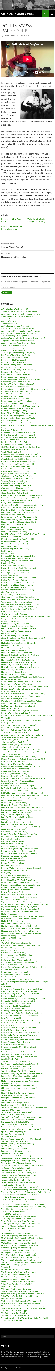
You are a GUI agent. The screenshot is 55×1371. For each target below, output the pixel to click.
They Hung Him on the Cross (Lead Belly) (18, 1219)
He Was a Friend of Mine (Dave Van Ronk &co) (20, 655)
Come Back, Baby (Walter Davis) (14, 493)
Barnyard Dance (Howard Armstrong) (17, 365)
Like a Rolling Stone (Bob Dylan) (14, 800)
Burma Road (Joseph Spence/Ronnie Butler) (19, 437)
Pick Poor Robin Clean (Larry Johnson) (17, 977)
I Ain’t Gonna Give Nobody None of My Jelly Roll (21, 681)
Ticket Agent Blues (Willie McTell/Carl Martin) (20, 1223)
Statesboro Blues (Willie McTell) (14, 1141)
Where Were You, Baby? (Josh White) (16, 1284)
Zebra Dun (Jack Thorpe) (11, 1320)
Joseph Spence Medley (10, 754)
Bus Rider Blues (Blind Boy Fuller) (15, 442)
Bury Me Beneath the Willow (13, 440)
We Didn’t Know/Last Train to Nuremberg (18, 1272)
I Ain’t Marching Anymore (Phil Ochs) (16, 684)
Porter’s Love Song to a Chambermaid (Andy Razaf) (22, 989)
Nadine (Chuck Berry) (10, 914)
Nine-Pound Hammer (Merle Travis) (16, 923)
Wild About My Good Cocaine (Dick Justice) (19, 1291)
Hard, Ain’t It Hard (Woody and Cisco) (17, 652)
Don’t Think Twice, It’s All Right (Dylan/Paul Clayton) (23, 534)
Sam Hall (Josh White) (10, 1059)
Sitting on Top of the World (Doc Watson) (18, 1098)
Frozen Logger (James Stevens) (13, 587)
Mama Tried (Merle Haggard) (13, 841)
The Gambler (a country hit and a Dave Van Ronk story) (23, 1206)
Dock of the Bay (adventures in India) (16, 529)
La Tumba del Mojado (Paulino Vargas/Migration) (21, 788)
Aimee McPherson (9, 323)
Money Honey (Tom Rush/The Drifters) (17, 887)
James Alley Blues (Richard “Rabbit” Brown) (19, 737)
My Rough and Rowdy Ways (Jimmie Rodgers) (20, 909)
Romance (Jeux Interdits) (11, 1037)
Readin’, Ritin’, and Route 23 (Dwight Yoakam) (19, 1015)
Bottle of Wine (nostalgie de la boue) (16, 415)
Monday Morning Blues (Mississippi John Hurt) (20, 885)
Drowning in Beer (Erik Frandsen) (15, 541)
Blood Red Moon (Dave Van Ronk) (15, 398)
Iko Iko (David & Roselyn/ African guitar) (18, 723)
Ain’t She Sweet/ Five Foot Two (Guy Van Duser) (20, 331)
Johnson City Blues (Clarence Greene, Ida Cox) (20, 749)
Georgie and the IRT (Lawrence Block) (16, 602)
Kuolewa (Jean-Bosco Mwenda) (14, 783)
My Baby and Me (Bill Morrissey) (14, 899)
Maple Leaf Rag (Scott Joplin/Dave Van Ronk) (19, 848)
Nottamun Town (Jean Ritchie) (13, 255)
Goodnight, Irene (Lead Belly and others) (17, 626)
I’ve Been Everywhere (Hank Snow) (15, 713)
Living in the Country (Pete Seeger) (15, 805)
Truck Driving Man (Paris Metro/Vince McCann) (21, 1235)
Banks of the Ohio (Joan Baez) (13, 362)
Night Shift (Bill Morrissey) (12, 921)
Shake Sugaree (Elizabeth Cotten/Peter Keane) (20, 1081)
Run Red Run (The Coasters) (12, 1044)
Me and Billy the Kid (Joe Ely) (13, 860)
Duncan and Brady (9, 546)
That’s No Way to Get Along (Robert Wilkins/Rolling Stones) (25, 1192)
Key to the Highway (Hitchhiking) (15, 769)
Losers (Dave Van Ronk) (11, 819)
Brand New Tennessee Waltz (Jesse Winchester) (20, 423)
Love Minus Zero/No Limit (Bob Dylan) (17, 824)
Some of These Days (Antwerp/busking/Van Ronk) (21, 1117)
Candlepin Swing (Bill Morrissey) (14, 449)
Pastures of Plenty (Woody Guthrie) (16, 960)
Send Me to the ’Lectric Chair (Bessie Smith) (19, 1078)
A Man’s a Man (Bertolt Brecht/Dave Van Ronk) (20, 311)
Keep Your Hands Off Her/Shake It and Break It (20, 766)
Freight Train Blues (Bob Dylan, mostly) (17, 582)
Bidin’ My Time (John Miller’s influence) (17, 384)
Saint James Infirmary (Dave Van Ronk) (17, 1054)
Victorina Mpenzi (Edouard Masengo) (16, 1248)
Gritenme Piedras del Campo (13, 640)
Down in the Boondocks (11, 536)
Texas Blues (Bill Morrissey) (12, 1185)
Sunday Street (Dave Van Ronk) (14, 1148)
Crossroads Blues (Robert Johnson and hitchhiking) (22, 505)
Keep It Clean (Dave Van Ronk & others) (17, 764)
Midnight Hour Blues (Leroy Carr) (15, 870)
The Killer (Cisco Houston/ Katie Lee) (16, 1209)
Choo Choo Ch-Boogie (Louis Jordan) (16, 471)
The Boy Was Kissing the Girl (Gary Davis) (18, 1199)
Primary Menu (52, 13)
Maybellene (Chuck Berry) (12, 858)
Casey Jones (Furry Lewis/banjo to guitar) (18, 461)
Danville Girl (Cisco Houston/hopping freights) (20, 510)
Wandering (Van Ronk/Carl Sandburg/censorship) (21, 1262)
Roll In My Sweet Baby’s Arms (13, 1030)
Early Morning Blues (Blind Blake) (15, 548)
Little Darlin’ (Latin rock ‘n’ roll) (14, 802)
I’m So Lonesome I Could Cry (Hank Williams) (20, 710)
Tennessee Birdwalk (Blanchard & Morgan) (18, 1175)
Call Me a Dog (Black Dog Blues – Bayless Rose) (20, 447)
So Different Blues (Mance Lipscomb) (16, 1112)
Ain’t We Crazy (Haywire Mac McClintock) (18, 333)
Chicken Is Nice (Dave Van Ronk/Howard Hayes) (21, 469)
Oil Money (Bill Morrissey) (12, 938)
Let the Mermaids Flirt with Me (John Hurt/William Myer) (25, 795)
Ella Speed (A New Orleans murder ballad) (18, 556)
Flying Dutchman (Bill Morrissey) (15, 570)
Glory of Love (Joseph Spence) (13, 611)
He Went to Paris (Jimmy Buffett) (15, 657)
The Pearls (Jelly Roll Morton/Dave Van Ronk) (20, 1216)
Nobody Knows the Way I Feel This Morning (19, 931)
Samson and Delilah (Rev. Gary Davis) (16, 1061)
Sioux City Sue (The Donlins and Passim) (17, 1093)
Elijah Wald (24, 36)
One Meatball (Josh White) (12, 950)
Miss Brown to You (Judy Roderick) (15, 875)
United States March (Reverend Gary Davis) (19, 1243)
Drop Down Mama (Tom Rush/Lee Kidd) (17, 539)
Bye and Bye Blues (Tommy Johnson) (16, 444)
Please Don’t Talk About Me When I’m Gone (19, 979)
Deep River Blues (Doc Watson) (14, 515)
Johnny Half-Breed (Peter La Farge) (15, 747)
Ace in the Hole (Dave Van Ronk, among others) (20, 314)
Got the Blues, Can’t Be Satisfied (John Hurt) (19, 628)
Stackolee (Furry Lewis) (10, 1136)
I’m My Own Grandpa (10, 708)
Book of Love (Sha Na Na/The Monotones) (18, 413)
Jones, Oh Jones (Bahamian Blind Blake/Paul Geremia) (23, 752)
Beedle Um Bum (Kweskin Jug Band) (16, 374)
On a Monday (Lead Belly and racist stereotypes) (21, 945)
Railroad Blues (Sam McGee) (13, 1008)
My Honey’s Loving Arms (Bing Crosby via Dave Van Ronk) (25, 904)
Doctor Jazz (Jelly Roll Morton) (14, 531)
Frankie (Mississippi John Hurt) (14, 575)
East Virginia (6, 551)
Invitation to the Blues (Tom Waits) (15, 727)
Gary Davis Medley (9, 592)
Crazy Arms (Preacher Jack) (12, 502)
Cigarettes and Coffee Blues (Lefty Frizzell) (18, 473)
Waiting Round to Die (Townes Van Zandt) (18, 1252)
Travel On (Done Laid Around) (13, 1228)
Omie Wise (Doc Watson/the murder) (16, 943)
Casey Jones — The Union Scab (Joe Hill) (17, 464)
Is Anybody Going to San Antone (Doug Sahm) (20, 730)
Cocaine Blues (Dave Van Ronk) (14, 481)
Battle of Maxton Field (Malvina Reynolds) (18, 369)
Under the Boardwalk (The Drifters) (16, 1240)
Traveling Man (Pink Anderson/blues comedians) (21, 1231)
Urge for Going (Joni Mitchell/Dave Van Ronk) (20, 1245)
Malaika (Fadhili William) (11, 839)
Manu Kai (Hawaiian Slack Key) (14, 846)
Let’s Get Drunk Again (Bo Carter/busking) (18, 798)
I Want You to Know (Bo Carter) (14, 698)
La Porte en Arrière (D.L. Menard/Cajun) (17, 785)
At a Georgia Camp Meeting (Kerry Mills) (18, 352)
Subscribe (6, 293)
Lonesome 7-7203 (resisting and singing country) (21, 810)
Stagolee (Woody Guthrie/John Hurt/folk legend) (21, 1139)
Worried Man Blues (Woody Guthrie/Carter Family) (22, 1306)
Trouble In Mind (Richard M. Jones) (15, 1233)
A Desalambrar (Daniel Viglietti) (14, 309)
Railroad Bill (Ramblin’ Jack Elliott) (15, 1006)
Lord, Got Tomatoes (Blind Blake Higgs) (17, 817)
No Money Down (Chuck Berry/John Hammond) (21, 928)
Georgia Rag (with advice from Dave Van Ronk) (20, 599)
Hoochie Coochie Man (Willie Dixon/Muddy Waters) (23, 677)
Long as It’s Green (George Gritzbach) (16, 812)
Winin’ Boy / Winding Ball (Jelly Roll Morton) (19, 1296)
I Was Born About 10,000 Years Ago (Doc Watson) (21, 701)
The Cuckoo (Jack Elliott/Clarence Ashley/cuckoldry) (23, 1204)
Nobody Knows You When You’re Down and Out (21, 933)
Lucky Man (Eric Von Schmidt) (13, 829)
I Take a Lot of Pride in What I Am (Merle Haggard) (21, 696)
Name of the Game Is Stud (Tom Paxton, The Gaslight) (23, 916)
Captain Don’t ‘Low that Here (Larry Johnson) (20, 459)
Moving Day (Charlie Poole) (12, 892)
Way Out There (7, 1267)
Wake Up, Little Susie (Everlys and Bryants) (18, 1255)
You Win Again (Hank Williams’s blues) (17, 1315)
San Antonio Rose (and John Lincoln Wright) (19, 1064)
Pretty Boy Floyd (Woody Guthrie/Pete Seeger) (20, 991)
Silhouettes (6, 1090)
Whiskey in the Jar (8, 1286)
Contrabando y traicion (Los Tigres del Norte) (20, 498)
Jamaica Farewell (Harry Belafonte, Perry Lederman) (23, 735)
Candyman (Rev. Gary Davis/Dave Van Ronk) (19, 454)
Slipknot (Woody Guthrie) (12, 245)
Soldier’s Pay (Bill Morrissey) (13, 1114)
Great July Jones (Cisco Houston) (15, 635)
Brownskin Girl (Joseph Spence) (14, 430)
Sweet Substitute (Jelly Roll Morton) (16, 1156)
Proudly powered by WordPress (12, 1368)
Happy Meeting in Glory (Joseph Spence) (18, 648)
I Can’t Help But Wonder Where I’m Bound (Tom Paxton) (24, 686)
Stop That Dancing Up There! (13, 1146)
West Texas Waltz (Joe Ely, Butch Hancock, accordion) (23, 1277)
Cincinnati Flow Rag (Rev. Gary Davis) (16, 476)
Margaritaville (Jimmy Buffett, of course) (18, 851)
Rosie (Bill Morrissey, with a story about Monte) (20, 1039)
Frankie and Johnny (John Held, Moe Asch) (18, 577)
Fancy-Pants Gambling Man (12, 565)
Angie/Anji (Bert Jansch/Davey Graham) (17, 340)
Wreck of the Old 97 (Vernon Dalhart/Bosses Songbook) (24, 1308)
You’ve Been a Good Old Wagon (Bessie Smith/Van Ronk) (24, 1318)
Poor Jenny (6, 986)
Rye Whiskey (6, 1049)
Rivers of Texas (7, 1025)
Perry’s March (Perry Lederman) (14, 972)
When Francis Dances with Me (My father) (18, 1281)
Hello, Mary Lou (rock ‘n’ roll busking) (16, 665)
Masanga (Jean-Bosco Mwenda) (14, 856)
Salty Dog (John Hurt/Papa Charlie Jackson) (19, 1056)
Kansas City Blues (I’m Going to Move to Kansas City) (23, 759)
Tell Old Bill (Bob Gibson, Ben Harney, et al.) (19, 1173)
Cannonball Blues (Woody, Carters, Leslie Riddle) (21, 456)
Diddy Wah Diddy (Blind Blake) (14, 524)
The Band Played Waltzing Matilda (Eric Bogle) (20, 1194)
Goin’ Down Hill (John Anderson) (15, 614)
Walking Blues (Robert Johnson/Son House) (19, 1260)
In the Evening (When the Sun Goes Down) (18, 725)
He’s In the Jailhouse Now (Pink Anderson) (18, 662)
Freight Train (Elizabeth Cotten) (14, 580)
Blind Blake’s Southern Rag (12, 396)
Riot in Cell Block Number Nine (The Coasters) (20, 1023)
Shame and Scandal (9, 1083)
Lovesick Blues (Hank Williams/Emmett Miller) (20, 827)
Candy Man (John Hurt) (11, 452)
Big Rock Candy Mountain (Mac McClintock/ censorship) (24, 389)
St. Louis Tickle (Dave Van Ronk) (14, 1134)
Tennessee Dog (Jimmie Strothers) (15, 1177)
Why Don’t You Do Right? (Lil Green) (16, 1289)
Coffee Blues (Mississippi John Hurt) (16, 486)
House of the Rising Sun (11, 679)
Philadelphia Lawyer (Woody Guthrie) (16, 974)
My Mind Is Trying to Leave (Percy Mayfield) (19, 906)
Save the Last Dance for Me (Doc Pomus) (18, 1071)
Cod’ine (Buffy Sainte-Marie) (13, 483)
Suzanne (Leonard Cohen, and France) (16, 1151)
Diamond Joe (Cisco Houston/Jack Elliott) (18, 522)
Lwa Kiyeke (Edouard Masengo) (14, 831)
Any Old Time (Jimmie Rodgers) (14, 348)
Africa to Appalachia (9, 319)
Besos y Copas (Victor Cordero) (14, 377)
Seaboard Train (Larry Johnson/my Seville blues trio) (22, 1073)
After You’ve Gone (8, 321)
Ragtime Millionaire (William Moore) (16, 1003)
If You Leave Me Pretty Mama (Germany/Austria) (21, 720)
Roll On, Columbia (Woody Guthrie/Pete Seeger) (21, 1032)
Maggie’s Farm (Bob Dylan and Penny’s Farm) (19, 834)
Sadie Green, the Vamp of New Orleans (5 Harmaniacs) (23, 1052)
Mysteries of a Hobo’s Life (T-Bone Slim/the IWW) (21, 911)
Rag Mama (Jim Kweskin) (11, 996)
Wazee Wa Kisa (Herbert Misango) (15, 1269)
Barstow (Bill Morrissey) (11, 367)
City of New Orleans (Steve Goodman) (17, 478)
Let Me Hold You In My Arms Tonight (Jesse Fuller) (22, 793)
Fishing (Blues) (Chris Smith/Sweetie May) (18, 568)
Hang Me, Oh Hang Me (10, 645)
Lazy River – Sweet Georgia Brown (15, 790)
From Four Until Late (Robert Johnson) (17, 585)
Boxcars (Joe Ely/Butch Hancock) (14, 420)
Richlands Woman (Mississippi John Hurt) (18, 1020)
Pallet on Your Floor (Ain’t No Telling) (16, 955)
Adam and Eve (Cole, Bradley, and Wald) (17, 316)
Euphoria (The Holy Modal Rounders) (16, 558)
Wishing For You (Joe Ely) (11, 1298)
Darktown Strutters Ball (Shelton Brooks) (18, 512)
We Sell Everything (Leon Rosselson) (16, 1274)
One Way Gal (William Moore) (13, 952)
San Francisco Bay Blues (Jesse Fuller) (16, 1066)
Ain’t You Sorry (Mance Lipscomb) (15, 336)
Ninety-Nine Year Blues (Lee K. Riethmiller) (19, 926)
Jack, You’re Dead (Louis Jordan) (14, 732)
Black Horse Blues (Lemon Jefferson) (16, 391)
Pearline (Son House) (10, 969)
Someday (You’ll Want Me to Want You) (17, 1124)
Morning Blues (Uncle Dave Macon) (16, 890)
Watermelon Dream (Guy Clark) (14, 1264)
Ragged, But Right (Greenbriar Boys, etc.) (18, 1001)
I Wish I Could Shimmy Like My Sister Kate (18, 703)
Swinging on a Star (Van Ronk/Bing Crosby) (19, 1160)
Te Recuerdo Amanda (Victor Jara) (15, 1168)
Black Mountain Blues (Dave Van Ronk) (17, 394)
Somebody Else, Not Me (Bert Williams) (17, 1119)
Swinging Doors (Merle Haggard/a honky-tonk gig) (21, 1158)
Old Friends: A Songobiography (17, 13)
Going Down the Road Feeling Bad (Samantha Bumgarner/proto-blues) (20, 620)
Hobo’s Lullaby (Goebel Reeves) (14, 672)
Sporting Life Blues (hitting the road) (16, 1131)
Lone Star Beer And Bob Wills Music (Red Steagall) (22, 807)
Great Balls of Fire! (9, 633)
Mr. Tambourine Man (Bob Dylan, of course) (19, 897)
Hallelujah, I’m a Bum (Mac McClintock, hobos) (20, 643)
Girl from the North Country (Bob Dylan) (18, 609)
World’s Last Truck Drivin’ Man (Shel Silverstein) (21, 1303)
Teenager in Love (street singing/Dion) (16, 1170)
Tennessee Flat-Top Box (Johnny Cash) (17, 1180)
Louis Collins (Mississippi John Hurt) (16, 822)
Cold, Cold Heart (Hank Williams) (15, 488)
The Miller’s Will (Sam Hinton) (13, 1211)
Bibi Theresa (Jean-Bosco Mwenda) (15, 381)
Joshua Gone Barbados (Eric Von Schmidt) (18, 756)
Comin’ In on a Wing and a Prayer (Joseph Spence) (21, 495)
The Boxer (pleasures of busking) (14, 1197)
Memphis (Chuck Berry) (11, 865)
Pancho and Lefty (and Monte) (13, 957)
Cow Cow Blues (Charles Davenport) (16, 500)
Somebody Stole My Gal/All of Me (15, 1122)
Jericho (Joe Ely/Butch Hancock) (14, 740)
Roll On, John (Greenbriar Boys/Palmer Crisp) (20, 1035)
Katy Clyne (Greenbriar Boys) (13, 761)
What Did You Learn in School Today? (16, 1279)
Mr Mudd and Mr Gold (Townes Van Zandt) (19, 894)
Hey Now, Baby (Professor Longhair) (16, 669)
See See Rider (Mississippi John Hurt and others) (21, 1076)
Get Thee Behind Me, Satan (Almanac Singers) (20, 604)
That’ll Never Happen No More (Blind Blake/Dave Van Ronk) (26, 1189)
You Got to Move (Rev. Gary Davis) (15, 1313)
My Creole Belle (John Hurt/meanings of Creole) (21, 902)
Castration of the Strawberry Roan (15, 466)
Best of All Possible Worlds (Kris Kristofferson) (20, 379)
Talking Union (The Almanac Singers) (16, 1163)
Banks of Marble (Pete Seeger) (13, 360)
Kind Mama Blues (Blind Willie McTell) (17, 776)
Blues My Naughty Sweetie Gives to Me (17, 408)
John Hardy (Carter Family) (12, 742)
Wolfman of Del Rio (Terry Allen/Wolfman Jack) (21, 1301)
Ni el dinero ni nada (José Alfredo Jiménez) (18, 919)
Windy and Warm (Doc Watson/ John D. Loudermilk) (23, 1294)
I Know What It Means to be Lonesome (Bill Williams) (23, 694)
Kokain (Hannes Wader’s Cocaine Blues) (17, 781)
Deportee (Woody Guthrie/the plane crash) (19, 517)
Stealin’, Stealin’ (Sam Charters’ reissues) (17, 1144)
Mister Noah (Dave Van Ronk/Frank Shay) (18, 880)
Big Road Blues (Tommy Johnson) (15, 386)
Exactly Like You (8, 563)
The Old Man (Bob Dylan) (11, 1214)
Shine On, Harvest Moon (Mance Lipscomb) (19, 1088)
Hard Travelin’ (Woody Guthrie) (14, 650)
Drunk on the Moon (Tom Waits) (14, 544)
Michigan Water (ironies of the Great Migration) (21, 868)
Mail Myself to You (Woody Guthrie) (16, 836)
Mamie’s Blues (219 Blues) (12, 844)
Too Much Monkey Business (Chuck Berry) (18, 1226)
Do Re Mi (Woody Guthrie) (12, 527)
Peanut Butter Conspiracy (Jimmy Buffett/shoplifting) (23, 967)
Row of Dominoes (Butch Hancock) (15, 1042)
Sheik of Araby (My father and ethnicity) (17, 1085)
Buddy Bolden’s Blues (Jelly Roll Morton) (18, 432)
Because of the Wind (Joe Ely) (13, 372)
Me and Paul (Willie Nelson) (12, 863)
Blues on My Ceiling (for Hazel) (14, 411)
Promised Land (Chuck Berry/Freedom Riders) (20, 994)
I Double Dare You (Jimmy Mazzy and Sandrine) (20, 689)
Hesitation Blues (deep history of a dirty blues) (20, 667)
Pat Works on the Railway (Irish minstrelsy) (19, 962)
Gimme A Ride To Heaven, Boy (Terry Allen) (19, 606)
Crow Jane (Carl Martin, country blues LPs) (19, 507)
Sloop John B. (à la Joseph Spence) (15, 1102)
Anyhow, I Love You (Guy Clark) (14, 350)
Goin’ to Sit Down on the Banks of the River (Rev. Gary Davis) (26, 616)
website (15, 1352)
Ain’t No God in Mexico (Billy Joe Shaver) (18, 328)
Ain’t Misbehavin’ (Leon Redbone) (15, 326)
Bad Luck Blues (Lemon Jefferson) (15, 357)
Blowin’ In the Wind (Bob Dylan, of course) (18, 403)
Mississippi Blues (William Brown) (15, 877)
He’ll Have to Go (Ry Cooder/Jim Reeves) (18, 660)
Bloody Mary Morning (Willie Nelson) (16, 401)
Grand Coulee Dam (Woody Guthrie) (16, 631)
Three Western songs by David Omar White (19, 1221)
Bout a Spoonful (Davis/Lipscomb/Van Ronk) (19, 418)
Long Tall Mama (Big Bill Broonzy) (15, 815)
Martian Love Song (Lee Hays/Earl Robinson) (19, 853)
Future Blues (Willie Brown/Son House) (17, 590)
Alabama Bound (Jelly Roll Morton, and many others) (23, 338)
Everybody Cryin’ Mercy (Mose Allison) (17, 561)
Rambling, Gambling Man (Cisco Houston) (18, 1010)
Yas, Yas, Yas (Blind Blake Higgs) (14, 1310)
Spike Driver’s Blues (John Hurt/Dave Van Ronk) (21, 1129)
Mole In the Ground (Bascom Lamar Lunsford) (20, 882)
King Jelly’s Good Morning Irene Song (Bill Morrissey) (23, 778)
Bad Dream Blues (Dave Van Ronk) (15, 355)
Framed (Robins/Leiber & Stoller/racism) (18, 573)
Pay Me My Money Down (11, 965)
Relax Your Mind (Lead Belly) (13, 1018)
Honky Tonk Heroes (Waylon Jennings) (17, 674)
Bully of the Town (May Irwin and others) (18, 435)
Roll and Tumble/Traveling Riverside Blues (18, 1027)
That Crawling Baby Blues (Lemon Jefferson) (19, 1187)
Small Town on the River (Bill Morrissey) (17, 1105)
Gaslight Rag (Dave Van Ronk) (13, 594)
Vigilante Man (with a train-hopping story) (18, 1250)
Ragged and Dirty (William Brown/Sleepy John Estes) (23, 998)
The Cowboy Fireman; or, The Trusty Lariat (18, 1202)
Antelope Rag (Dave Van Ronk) (13, 345)
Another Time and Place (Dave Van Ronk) (18, 343)
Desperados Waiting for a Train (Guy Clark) (19, 519)
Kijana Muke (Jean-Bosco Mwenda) (15, 771)
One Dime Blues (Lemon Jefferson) (15, 948)
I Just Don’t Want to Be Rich (12, 691)
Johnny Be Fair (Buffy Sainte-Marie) (16, 744)
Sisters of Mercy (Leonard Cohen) (15, 1095)
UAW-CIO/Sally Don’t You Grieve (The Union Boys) (22, 1238)
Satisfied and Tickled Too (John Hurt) (16, 1069)
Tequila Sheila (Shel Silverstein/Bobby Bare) (19, 1182)
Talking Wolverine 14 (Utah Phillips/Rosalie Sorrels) (22, 1165)
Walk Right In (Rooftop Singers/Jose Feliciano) (20, 1257)
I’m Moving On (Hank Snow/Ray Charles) (18, 706)
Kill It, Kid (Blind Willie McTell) (14, 773)
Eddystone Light (8, 553)
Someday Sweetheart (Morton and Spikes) (18, 1127)
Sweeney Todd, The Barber (12, 1153)
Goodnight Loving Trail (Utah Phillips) (16, 623)
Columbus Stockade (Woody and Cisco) (17, 490)
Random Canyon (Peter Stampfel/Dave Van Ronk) (21, 1013)
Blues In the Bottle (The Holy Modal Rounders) (20, 406)
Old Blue (5, 940)
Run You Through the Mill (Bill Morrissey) (18, 1047)
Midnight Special (8, 873)
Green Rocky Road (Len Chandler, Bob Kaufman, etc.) (23, 638)
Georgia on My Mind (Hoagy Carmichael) (18, 597)
